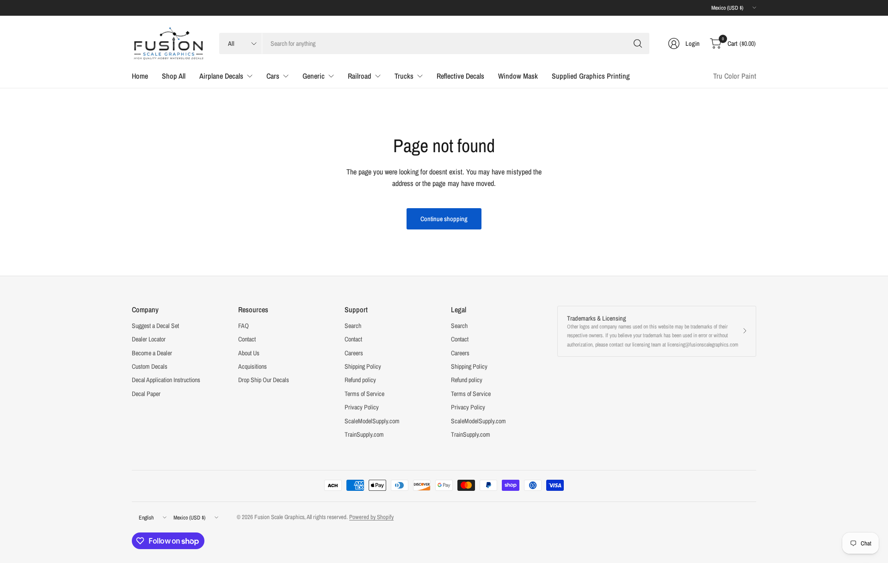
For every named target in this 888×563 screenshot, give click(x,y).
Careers (354, 353)
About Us (248, 353)
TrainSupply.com (364, 434)
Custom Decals (149, 366)
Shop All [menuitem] (173, 76)
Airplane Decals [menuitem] (221, 76)
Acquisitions (252, 366)
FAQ (243, 326)
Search (353, 326)
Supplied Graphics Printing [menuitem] (591, 76)
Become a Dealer (152, 353)
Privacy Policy (362, 407)
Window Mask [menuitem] (518, 76)
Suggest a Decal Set (155, 326)
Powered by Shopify (371, 517)
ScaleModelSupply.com (372, 421)
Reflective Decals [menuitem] (460, 76)
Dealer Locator (149, 339)
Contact (247, 339)
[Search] (637, 43)
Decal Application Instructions (166, 380)
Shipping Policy (363, 366)
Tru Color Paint (734, 76)
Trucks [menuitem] (404, 76)
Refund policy (360, 380)
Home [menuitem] (140, 76)
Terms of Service (364, 394)
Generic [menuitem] (313, 76)
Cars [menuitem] (272, 76)
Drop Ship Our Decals (263, 380)
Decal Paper (146, 394)
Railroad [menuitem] (359, 76)
